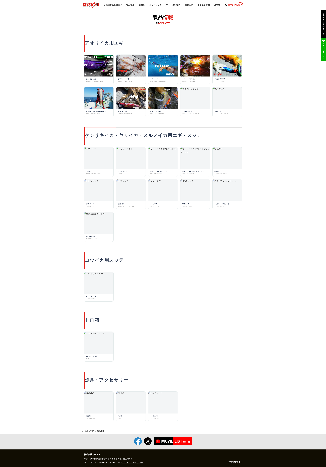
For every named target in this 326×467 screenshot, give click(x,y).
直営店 (142, 5)
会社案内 (176, 5)
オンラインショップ (159, 5)
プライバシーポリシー (132, 462)
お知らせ (189, 5)
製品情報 (130, 5)
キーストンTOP (88, 431)
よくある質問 (204, 5)
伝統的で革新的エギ (113, 5)
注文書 (217, 5)
